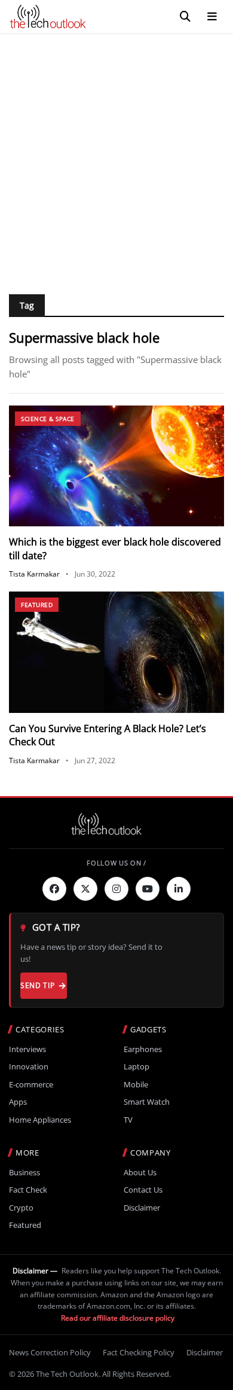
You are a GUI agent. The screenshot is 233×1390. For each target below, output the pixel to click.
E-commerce (31, 1085)
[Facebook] (54, 889)
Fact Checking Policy (138, 1352)
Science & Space (48, 418)
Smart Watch (147, 1102)
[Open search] (185, 17)
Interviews (27, 1049)
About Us (140, 1173)
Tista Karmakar (34, 574)
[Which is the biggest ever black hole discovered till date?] (116, 466)
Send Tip (37, 985)
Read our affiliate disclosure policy (117, 1318)
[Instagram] (116, 889)
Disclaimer (142, 1208)
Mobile (136, 1085)
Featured (37, 604)
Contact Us (143, 1190)
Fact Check (28, 1190)
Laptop (136, 1067)
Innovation (28, 1067)
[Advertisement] (116, 156)
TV (128, 1120)
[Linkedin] (179, 889)
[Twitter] (85, 889)
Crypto (21, 1208)
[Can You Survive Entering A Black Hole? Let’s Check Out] (116, 652)
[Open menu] (212, 17)
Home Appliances (40, 1120)
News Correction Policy (50, 1352)
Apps (18, 1102)
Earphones (143, 1049)
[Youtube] (148, 889)
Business (24, 1173)
